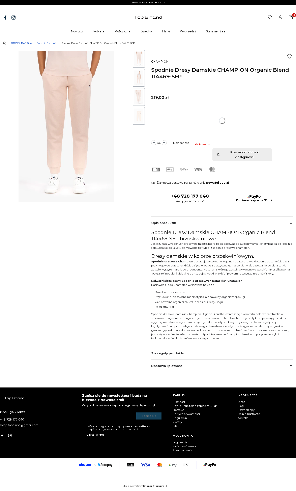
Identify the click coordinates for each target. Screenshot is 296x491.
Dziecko (146, 31)
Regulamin (180, 418)
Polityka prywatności (186, 413)
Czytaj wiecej (95, 434)
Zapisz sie (149, 415)
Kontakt (242, 418)
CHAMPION (160, 61)
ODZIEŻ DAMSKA (21, 43)
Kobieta (98, 31)
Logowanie (180, 442)
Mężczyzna (122, 31)
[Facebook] (5, 17)
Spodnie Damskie (47, 43)
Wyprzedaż (188, 31)
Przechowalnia (182, 450)
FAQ (176, 426)
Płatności (179, 401)
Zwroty (177, 422)
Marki (166, 31)
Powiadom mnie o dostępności (244, 154)
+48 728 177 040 (190, 196)
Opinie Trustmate (248, 413)
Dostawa (178, 409)
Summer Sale (215, 31)
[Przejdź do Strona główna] (4, 43)
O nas (241, 401)
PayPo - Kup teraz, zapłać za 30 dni (195, 405)
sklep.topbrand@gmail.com (19, 425)
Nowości (77, 31)
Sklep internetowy (143, 486)
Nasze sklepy (246, 409)
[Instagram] (13, 17)
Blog (240, 405)
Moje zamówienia (184, 446)
